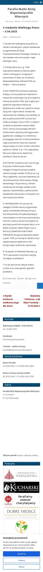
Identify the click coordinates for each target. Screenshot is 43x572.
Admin (5, 37)
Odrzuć (21, 567)
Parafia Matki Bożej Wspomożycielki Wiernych (21, 12)
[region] (21, 553)
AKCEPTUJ (22, 554)
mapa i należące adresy (27, 455)
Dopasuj (21, 560)
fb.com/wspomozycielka (13, 339)
